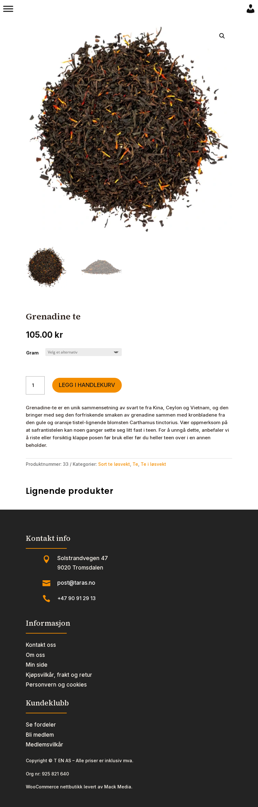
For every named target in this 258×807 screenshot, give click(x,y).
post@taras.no (76, 583)
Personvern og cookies (56, 684)
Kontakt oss (41, 645)
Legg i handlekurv (87, 385)
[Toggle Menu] (8, 9)
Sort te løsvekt (114, 464)
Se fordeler (41, 725)
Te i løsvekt (153, 464)
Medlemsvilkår (44, 744)
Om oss (35, 655)
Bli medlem (40, 735)
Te (135, 464)
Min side (37, 665)
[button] (222, 36)
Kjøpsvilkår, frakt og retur (59, 675)
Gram (32, 352)
